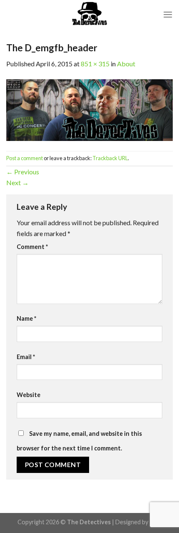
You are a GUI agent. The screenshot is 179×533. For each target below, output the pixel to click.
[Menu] (168, 14)
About (126, 64)
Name (26, 318)
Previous (22, 172)
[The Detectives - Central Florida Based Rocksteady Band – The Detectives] (89, 14)
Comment (32, 246)
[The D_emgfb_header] (89, 109)
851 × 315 (95, 64)
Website (28, 394)
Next (17, 182)
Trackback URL (110, 158)
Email (26, 356)
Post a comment (24, 158)
